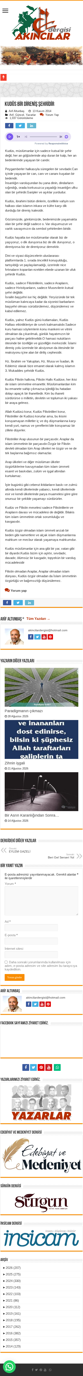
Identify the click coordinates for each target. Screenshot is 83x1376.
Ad (8, 921)
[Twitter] (33, 1067)
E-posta (11, 935)
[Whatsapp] (57, 1067)
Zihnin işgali (15, 763)
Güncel (19, 114)
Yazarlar (31, 114)
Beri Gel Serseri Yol (61, 856)
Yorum (10, 883)
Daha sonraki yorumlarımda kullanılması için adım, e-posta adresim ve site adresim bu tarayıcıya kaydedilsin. (41, 965)
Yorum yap (52, 114)
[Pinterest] (41, 1067)
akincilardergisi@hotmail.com (47, 630)
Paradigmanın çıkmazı (24, 711)
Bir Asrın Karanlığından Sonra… (32, 815)
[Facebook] (25, 1067)
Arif (11, 114)
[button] (41, 115)
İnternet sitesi (14, 948)
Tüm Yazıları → (38, 618)
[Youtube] (48, 1067)
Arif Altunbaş (16, 111)
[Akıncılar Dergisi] (41, 22)
